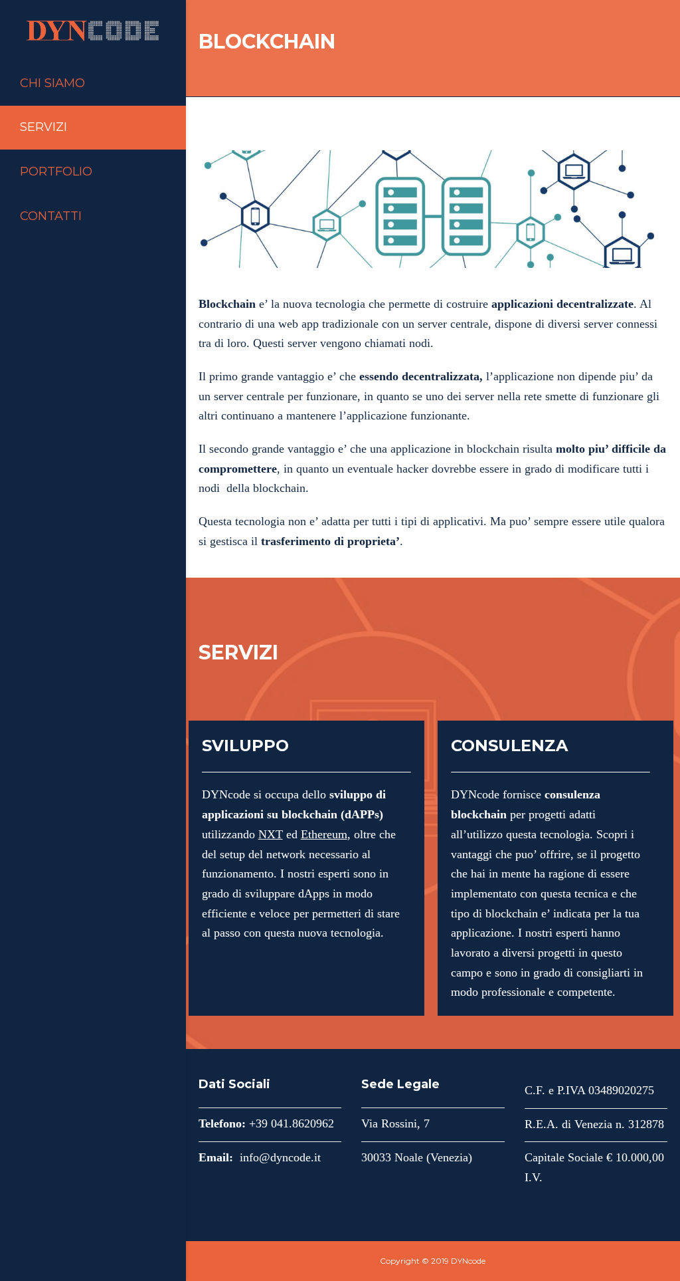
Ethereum (324, 834)
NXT (270, 834)
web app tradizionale (328, 323)
